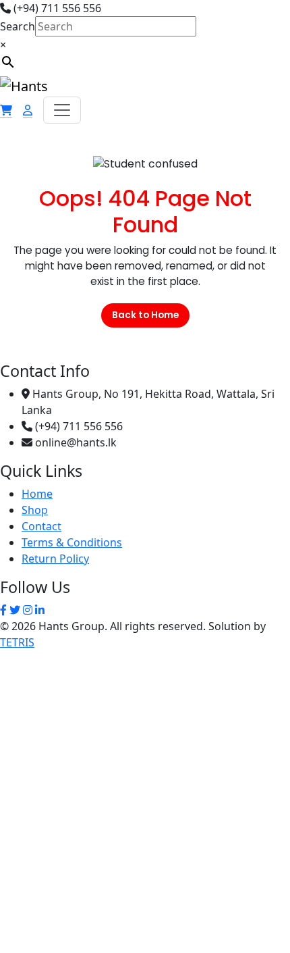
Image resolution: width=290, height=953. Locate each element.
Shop (35, 510)
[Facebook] (3, 609)
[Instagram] (27, 609)
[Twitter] (14, 609)
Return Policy (55, 558)
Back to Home (145, 315)
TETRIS (17, 642)
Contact (41, 526)
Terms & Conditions (72, 542)
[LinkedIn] (40, 609)
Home (37, 493)
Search (17, 26)
